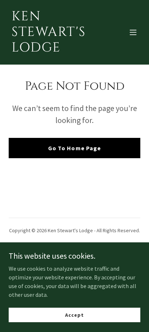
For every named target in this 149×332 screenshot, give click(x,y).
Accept (74, 314)
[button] (133, 32)
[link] (55, 49)
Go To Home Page (74, 148)
